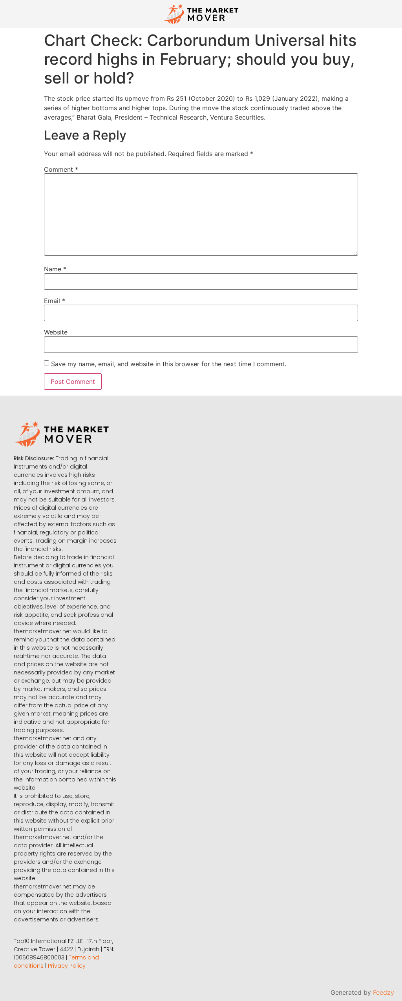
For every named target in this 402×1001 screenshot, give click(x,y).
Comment (61, 169)
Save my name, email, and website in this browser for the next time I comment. (168, 364)
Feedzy (383, 992)
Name (55, 269)
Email (54, 301)
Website (56, 332)
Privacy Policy (67, 966)
